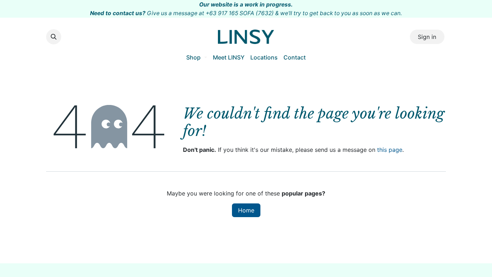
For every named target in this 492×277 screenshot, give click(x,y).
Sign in (427, 36)
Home (246, 210)
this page (389, 149)
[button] (53, 36)
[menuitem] (196, 57)
